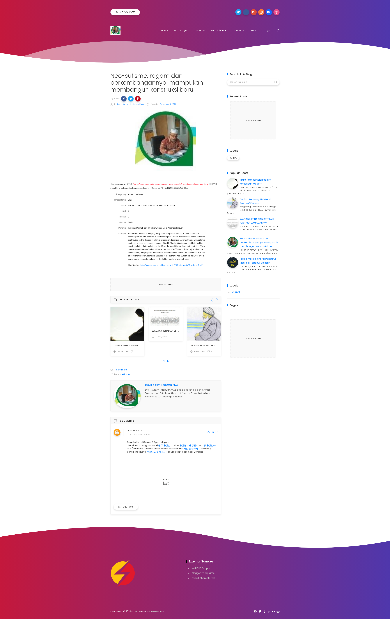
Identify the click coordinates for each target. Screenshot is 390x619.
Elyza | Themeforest (203, 578)
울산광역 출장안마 (188, 445)
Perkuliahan (217, 30)
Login (267, 30)
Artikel (199, 30)
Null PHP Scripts (200, 568)
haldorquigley (135, 430)
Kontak (255, 30)
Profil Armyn (180, 30)
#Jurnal (126, 374)
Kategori (237, 30)
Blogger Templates (202, 573)
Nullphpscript (156, 611)
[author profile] (127, 395)
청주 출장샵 (164, 445)
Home (164, 30)
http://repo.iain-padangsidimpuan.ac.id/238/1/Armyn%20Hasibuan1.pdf (171, 265)
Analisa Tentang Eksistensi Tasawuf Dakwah (217, 345)
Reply (215, 432)
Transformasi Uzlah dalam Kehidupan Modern (141, 345)
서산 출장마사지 (192, 448)
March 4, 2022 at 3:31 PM (138, 434)
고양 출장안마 (208, 445)
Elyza (134, 611)
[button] (124, 98)
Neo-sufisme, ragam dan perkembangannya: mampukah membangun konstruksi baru (259, 242)
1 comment (120, 369)
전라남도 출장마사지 (157, 451)
